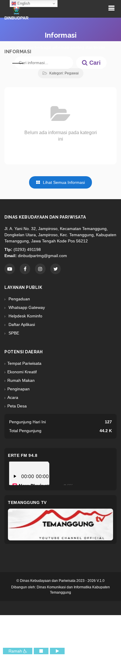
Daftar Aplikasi (21, 324)
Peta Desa (17, 406)
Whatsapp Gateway (26, 307)
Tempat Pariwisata (24, 363)
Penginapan (18, 389)
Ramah (16, 651)
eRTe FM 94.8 (22, 455)
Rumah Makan (21, 380)
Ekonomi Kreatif (22, 371)
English (23, 3)
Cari (94, 62)
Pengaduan (18, 299)
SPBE (13, 333)
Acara (12, 397)
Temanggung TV (27, 502)
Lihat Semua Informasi (63, 182)
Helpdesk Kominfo (24, 316)
